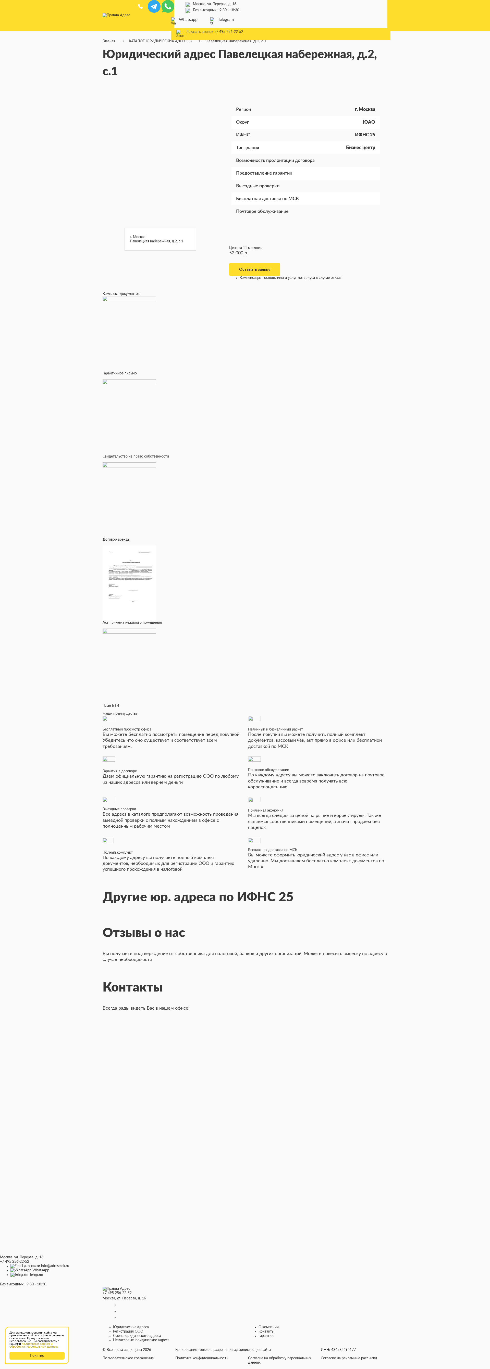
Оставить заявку (254, 269)
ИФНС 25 (365, 135)
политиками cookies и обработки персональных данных (33, 1345)
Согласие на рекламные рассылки (349, 1358)
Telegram (226, 20)
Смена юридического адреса (137, 1336)
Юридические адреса (131, 1327)
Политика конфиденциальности (201, 1358)
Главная (109, 41)
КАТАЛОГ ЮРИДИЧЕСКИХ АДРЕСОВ (160, 41)
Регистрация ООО (128, 1331)
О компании (269, 1327)
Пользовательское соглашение (128, 1358)
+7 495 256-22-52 (228, 32)
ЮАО (369, 122)
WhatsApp (40, 1270)
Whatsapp (188, 20)
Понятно (37, 1356)
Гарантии (266, 1336)
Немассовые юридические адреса (141, 1340)
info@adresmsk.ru (55, 1266)
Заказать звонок (200, 32)
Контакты (266, 1331)
